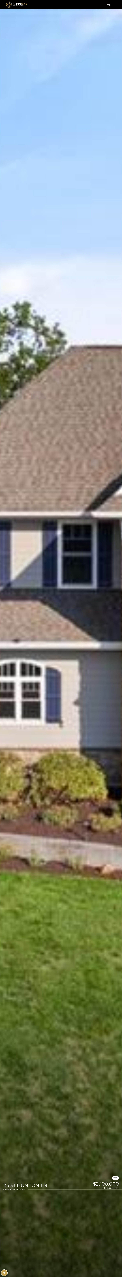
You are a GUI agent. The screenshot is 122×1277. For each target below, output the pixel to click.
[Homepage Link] (16, 4)
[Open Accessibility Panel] (4, 1272)
